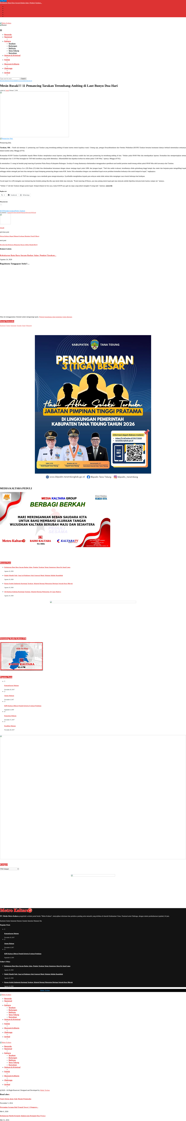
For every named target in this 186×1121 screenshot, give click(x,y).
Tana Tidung (14, 51)
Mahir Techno (45, 990)
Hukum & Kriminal (12, 55)
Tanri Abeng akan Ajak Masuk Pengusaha (15, 1099)
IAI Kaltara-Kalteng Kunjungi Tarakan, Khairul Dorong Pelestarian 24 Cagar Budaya (32, 592)
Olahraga (8, 68)
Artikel (7, 73)
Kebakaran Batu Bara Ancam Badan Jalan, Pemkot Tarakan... (21, 3)
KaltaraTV (8, 16)
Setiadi (7, 90)
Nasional (8, 37)
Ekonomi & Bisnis (11, 64)
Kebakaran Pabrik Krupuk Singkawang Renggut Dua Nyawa (22, 1116)
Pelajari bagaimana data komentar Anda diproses (55, 317)
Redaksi (7, 6)
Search (23, 78)
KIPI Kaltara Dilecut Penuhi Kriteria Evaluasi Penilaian (22, 706)
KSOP (2, 211)
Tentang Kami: (9, 8)
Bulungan (13, 46)
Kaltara (7, 41)
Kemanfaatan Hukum (11, 685)
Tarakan (12, 43)
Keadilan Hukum (10, 726)
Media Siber (8, 10)
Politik (7, 60)
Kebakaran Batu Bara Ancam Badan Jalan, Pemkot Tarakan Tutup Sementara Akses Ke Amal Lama (37, 567)
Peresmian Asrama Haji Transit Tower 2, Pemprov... (19, 1107)
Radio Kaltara (9, 14)
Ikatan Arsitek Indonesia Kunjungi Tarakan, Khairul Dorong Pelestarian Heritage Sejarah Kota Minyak (38, 583)
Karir (6, 12)
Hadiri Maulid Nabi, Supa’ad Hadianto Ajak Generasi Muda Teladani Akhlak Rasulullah (33, 575)
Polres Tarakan (20, 211)
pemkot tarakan (10, 211)
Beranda (8, 34)
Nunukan (13, 53)
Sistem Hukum (9, 696)
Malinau (12, 48)
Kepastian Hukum (10, 716)
